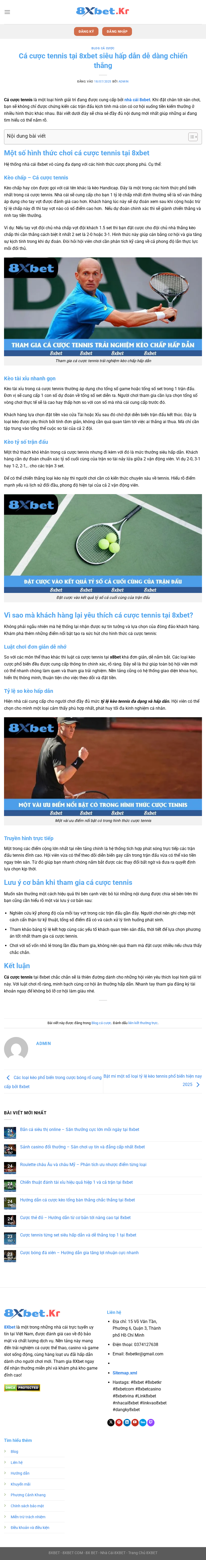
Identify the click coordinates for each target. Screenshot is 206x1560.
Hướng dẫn (20, 1473)
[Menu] (7, 11)
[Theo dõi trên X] (111, 1422)
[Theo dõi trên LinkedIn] (127, 1422)
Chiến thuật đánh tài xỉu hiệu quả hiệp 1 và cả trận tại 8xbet (76, 1182)
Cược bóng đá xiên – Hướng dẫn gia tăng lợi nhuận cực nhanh (79, 1252)
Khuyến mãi (20, 1484)
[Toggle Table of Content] (190, 136)
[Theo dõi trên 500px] (142, 1422)
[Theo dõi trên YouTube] (135, 1422)
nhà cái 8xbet (137, 99)
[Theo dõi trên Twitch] (150, 1422)
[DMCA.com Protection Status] (22, 1387)
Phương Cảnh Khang (28, 1495)
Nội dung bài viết (26, 136)
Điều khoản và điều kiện (30, 1527)
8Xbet (9, 1327)
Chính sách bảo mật (27, 1506)
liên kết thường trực (143, 1023)
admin (124, 81)
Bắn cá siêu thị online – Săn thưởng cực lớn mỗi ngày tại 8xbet (79, 1129)
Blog (14, 1451)
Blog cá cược (103, 48)
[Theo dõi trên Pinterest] (119, 1422)
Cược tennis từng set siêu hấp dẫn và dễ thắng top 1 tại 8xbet (78, 1235)
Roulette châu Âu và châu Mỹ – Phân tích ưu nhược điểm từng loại (83, 1164)
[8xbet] (103, 12)
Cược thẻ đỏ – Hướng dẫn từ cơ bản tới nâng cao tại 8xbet (75, 1217)
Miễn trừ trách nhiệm (28, 1517)
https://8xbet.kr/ (143, 1363)
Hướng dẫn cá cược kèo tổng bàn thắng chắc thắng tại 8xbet (77, 1199)
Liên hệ (17, 1462)
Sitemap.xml (125, 1372)
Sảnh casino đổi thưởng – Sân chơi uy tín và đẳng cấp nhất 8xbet (82, 1146)
